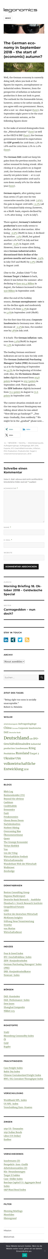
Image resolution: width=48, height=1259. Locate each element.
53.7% (9, 370)
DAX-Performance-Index (17, 1000)
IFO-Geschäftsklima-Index (17, 957)
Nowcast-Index (12, 975)
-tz (5, 443)
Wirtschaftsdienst (13, 932)
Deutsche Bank (14, 733)
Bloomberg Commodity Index (19, 1035)
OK (24, 1255)
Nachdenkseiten (12, 824)
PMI (5, 451)
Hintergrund (10, 1218)
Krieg (32, 748)
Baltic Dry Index (12, 1071)
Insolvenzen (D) (12, 1160)
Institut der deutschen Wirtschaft (21, 914)
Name (7, 527)
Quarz (7, 838)
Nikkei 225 (9, 1011)
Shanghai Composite (14, 1007)
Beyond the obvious (14, 798)
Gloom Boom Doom (14, 820)
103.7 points (30, 381)
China (8, 728)
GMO (6, 910)
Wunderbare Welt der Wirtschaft (20, 863)
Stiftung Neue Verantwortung (19, 921)
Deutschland (16, 738)
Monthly (22, 443)
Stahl (6, 1032)
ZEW (29, 454)
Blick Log (8, 791)
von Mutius (9, 928)
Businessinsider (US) (14, 795)
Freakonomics (11, 816)
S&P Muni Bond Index (15, 1189)
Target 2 (33, 451)
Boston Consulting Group (16, 892)
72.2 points (14, 392)
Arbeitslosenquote (35, 443)
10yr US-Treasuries (13, 1128)
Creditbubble (10, 806)
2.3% (9, 345)
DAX (36, 446)
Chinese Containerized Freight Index (22, 1075)
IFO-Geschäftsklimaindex (21, 448)
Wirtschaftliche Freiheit (16, 856)
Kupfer (7, 1046)
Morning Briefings (13, 1211)
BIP (32, 446)
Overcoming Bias (12, 831)
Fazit (6, 813)
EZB (31, 739)
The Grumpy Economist (16, 842)
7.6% (38, 200)
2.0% (32, 262)
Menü (8, 18)
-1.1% (18, 236)
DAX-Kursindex (12, 996)
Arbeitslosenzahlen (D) (15, 1168)
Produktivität (23, 451)
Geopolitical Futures (14, 906)
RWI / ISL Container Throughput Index (23, 1078)
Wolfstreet (9, 867)
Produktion (12, 451)
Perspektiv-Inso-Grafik (16, 1164)
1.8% (14, 330)
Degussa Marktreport (14, 896)
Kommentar (11, 488)
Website (8, 553)
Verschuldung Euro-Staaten (18, 1107)
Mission (7, 1230)
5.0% (9, 312)
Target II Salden (12, 1175)
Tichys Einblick (11, 845)
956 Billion (9, 290)
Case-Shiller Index (13, 1179)
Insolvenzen (21, 748)
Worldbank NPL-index (15, 1100)
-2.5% (19, 327)
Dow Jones (9, 1003)
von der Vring (11, 853)
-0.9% (13, 233)
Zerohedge (9, 871)
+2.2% (36, 204)
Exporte (7, 448)
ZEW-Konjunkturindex (15, 960)
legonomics (21, 9)
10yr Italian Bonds (13, 1132)
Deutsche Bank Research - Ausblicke (22, 899)
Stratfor (8, 925)
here (35, 110)
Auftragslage (25, 446)
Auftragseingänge (11, 446)
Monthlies (9, 1214)
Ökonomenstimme (13, 835)
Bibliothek (9, 1237)
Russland (22, 753)
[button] (12, 429)
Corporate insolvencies (29, 728)
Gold (6, 1043)
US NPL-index (11, 1103)
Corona (15, 728)
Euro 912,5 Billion (25, 283)
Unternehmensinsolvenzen (15, 454)
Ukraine (9, 758)
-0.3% (15, 243)
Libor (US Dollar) (12, 1136)
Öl (5, 1039)
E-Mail (8, 540)
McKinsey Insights (13, 917)
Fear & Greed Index (13, 953)
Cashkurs (8, 802)
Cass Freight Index (13, 1068)
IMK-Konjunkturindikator (17, 971)
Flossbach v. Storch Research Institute (23, 903)
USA (18, 758)
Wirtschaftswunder (13, 860)
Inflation (36, 448)
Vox (6, 849)
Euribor (7, 1139)
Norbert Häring (11, 827)
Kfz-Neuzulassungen (14, 1171)
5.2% (24, 309)
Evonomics (9, 809)
